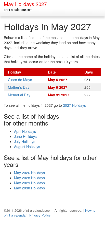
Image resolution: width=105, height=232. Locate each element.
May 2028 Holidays (29, 177)
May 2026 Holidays (29, 172)
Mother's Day (18, 87)
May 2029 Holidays (29, 182)
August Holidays (27, 146)
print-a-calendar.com (18, 9)
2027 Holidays (74, 105)
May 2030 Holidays (29, 187)
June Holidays (25, 136)
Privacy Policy (40, 215)
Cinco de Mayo (20, 79)
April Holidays (25, 131)
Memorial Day (19, 94)
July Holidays (24, 141)
